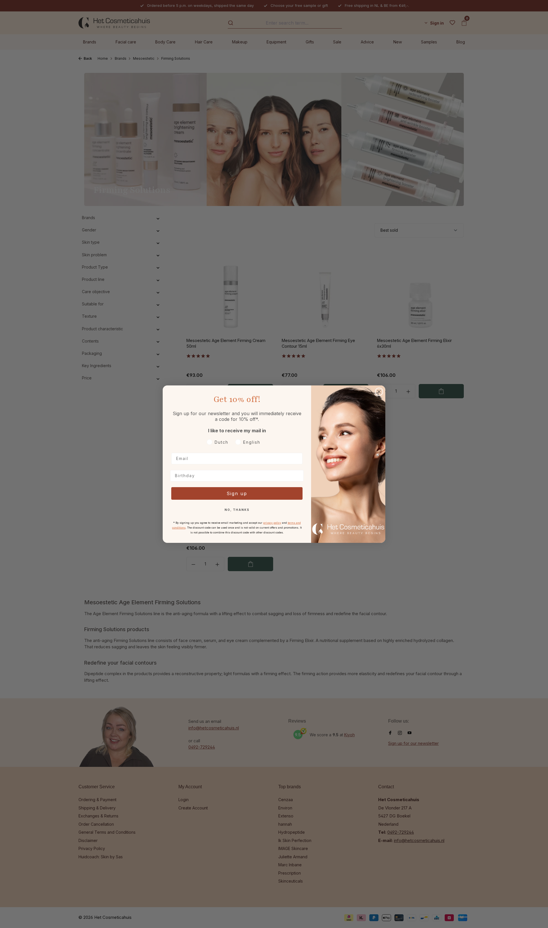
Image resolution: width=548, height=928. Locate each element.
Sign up (237, 493)
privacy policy (272, 522)
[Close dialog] (379, 391)
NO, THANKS (237, 509)
